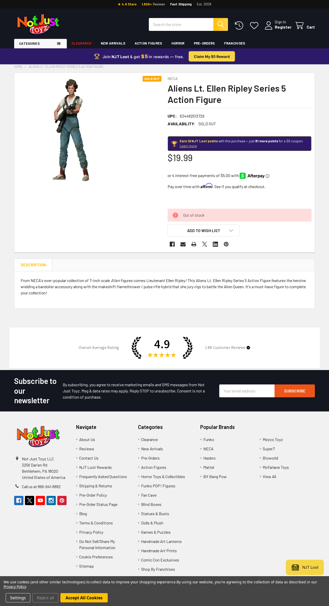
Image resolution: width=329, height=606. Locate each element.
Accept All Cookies (84, 598)
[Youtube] (40, 500)
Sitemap (86, 566)
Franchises (234, 43)
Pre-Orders (204, 43)
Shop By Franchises (158, 569)
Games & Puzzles (156, 532)
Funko (208, 439)
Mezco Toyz (273, 439)
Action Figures (148, 43)
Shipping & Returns (95, 485)
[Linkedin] (215, 244)
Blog (83, 513)
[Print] (193, 244)
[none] (72, 131)
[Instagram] (51, 500)
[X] (204, 244)
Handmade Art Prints (159, 550)
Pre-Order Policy (93, 495)
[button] (204, 230)
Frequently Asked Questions (103, 476)
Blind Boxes (151, 504)
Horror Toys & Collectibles (163, 476)
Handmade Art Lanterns (161, 541)
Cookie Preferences (96, 556)
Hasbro (209, 457)
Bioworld (270, 457)
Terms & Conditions (96, 522)
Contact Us (88, 457)
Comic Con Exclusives (160, 559)
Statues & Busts (155, 513)
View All (269, 476)
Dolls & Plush (152, 522)
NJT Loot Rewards (95, 467)
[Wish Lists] (255, 26)
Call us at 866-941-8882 (41, 486)
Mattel (208, 467)
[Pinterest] (226, 244)
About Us (87, 439)
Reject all (45, 598)
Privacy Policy (91, 532)
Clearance (81, 43)
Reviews (86, 448)
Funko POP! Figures (158, 485)
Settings (18, 598)
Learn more (188, 146)
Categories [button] (29, 43)
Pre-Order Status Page (98, 504)
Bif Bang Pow (215, 476)
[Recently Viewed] (240, 26)
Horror (178, 43)
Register (283, 26)
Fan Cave (149, 495)
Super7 (269, 448)
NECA (208, 448)
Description (33, 264)
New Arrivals (113, 43)
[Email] (183, 244)
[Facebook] (172, 244)
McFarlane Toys (276, 467)
